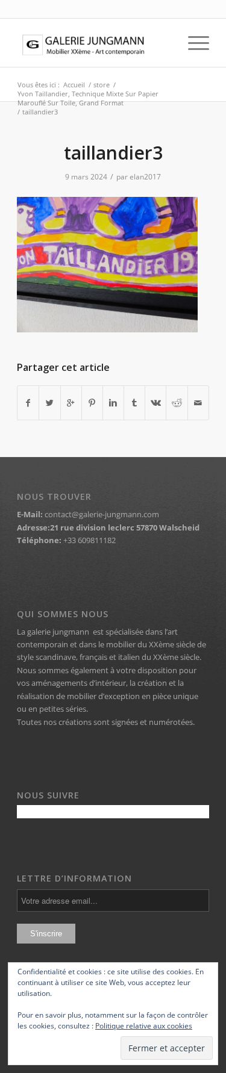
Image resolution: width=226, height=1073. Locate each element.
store (101, 84)
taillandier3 (113, 152)
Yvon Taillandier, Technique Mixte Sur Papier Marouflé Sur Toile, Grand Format (88, 98)
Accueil (74, 84)
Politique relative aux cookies (143, 1026)
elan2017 (145, 177)
